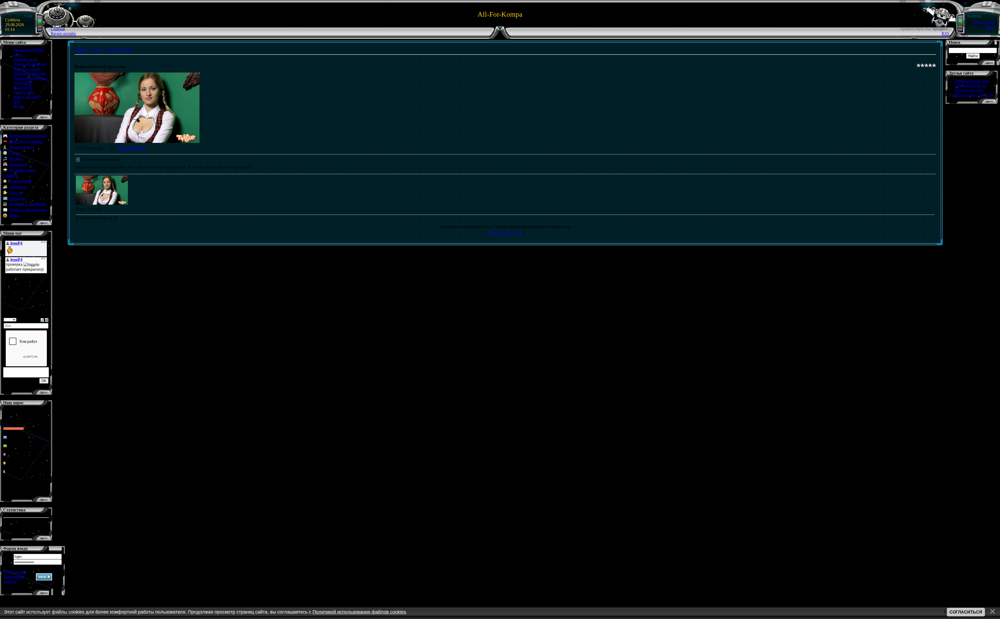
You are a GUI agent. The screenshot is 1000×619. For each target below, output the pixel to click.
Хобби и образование (28, 210)
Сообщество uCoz (970, 85)
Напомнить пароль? (14, 579)
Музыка (16, 158)
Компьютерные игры (27, 135)
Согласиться (965, 612)
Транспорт (18, 164)
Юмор (14, 215)
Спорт (14, 153)
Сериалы (17, 198)
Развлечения (20, 181)
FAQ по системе (968, 90)
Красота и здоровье (26, 141)
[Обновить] (42, 319)
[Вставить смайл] (46, 319)
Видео (98, 49)
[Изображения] (102, 190)
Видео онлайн (63, 33)
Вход (990, 27)
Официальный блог (972, 80)
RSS (945, 33)
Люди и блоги (21, 147)
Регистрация (983, 22)
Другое (15, 192)
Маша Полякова (131, 148)
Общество (18, 187)
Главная (58, 29)
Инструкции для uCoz (974, 95)
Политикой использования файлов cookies (359, 612)
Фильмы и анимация (27, 204)
